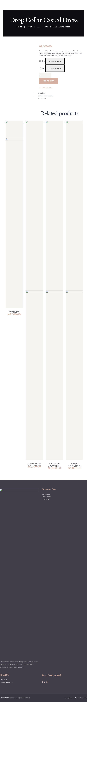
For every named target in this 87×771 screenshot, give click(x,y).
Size (42, 68)
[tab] (45, 96)
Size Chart (45, 499)
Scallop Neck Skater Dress (34, 464)
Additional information (45, 96)
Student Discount (6, 682)
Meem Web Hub (81, 698)
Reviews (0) (42, 99)
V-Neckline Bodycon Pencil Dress (54, 465)
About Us (3, 680)
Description (42, 93)
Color (42, 61)
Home (19, 27)
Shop (29, 27)
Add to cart (48, 81)
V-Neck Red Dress (14, 312)
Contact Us (46, 494)
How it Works (46, 497)
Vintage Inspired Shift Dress (75, 465)
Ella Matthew (4, 698)
